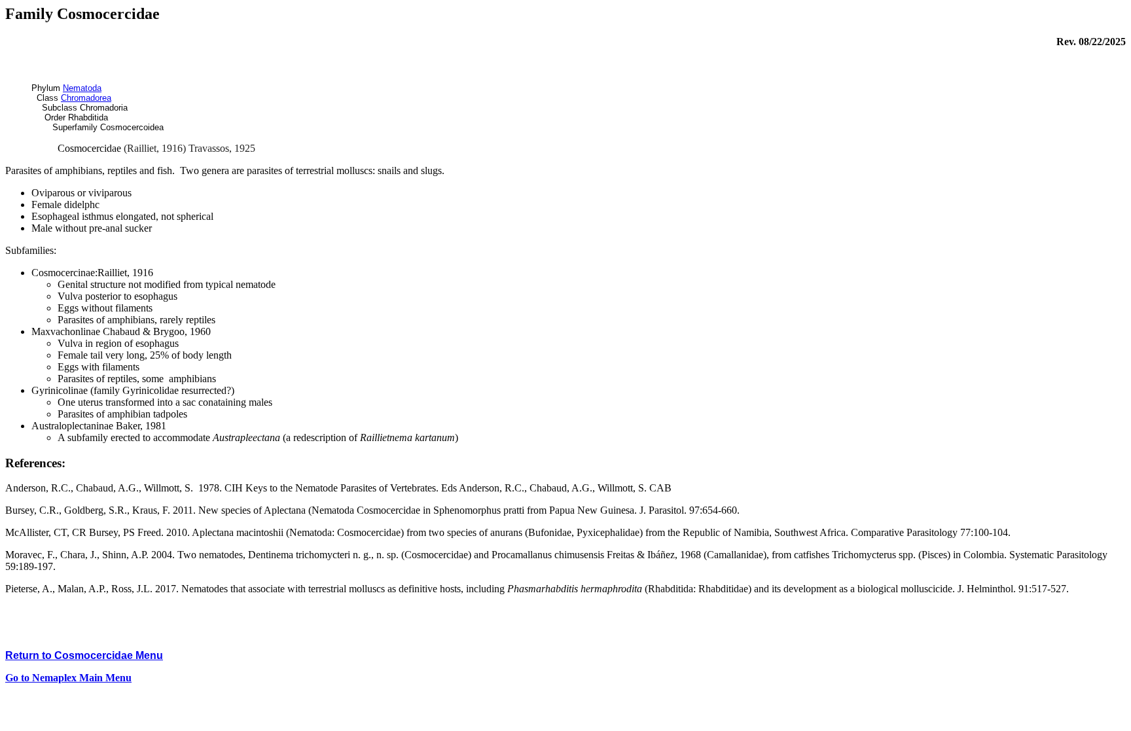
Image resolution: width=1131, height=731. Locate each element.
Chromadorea (86, 98)
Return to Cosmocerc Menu (84, 655)
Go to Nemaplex (68, 677)
